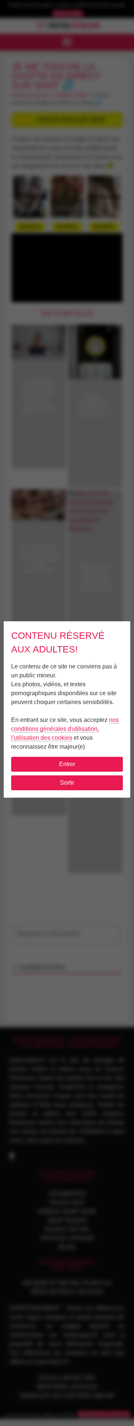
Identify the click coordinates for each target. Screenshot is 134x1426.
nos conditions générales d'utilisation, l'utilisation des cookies (65, 729)
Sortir (67, 782)
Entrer (67, 764)
